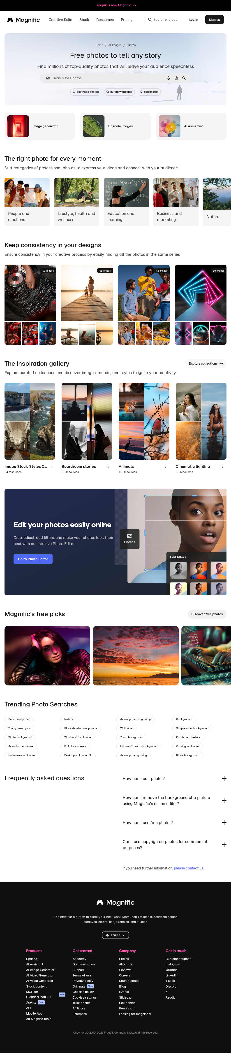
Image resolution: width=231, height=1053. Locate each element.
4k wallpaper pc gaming (135, 719)
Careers (124, 975)
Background (184, 719)
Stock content (36, 986)
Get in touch (176, 950)
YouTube (172, 970)
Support (78, 970)
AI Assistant (34, 964)
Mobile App (34, 1013)
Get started (82, 950)
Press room (127, 1008)
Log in (193, 20)
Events (124, 992)
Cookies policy (83, 992)
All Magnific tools (38, 1019)
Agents (35, 1002)
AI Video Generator (39, 975)
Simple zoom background (192, 728)
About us (125, 964)
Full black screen (75, 746)
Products (34, 950)
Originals (83, 986)
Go (15, 676)
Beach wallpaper (19, 719)
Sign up (214, 20)
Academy (79, 959)
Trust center (81, 1003)
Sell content (127, 1003)
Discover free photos (207, 614)
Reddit (170, 997)
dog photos (151, 92)
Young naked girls (19, 728)
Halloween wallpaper (21, 755)
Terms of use (82, 975)
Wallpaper (126, 728)
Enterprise (80, 1014)
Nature (68, 719)
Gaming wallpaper (187, 746)
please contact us (188, 868)
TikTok (170, 981)
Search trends (129, 981)
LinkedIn (172, 975)
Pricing (127, 19)
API (28, 1008)
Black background (187, 755)
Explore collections (203, 363)
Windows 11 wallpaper (78, 737)
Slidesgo (125, 997)
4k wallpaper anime (20, 746)
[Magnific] (115, 903)
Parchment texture (188, 737)
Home (99, 45)
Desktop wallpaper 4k (78, 755)
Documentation (84, 964)
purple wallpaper (121, 92)
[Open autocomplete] (46, 78)
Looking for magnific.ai (135, 1014)
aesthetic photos (88, 92)
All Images (114, 45)
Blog (122, 986)
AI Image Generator (40, 970)
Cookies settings (85, 997)
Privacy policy (83, 981)
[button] (115, 935)
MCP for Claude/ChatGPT (45, 994)
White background (20, 737)
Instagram (173, 964)
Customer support (179, 959)
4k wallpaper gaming (133, 755)
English (115, 935)
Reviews (125, 970)
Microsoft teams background (138, 746)
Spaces (31, 959)
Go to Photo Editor (33, 559)
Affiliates (79, 1008)
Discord (171, 986)
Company (127, 950)
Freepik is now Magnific (113, 5)
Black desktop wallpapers (80, 728)
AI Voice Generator (39, 981)
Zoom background (131, 737)
